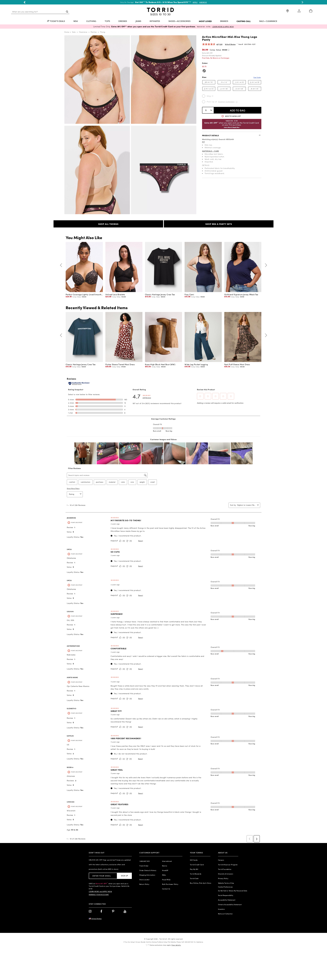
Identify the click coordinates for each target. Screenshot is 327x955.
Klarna (164, 866)
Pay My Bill (194, 869)
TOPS (107, 21)
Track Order (143, 866)
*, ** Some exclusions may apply (163, 945)
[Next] (265, 265)
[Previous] (62, 265)
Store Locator (144, 880)
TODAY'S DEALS (57, 21)
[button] (24, 2)
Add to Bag (237, 110)
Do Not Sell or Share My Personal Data (232, 891)
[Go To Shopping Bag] (311, 11)
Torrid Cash (194, 878)
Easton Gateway (226, 101)
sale (74, 32)
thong (102, 32)
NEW (75, 21)
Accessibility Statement (226, 900)
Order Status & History (147, 870)
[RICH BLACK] (204, 70)
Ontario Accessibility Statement (230, 904)
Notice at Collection (225, 914)
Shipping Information (147, 875)
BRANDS (224, 21)
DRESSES (122, 21)
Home (66, 32)
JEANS (138, 21)
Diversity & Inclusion (225, 874)
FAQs (164, 875)
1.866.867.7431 (144, 861)
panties (94, 32)
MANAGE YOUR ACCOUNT (99, 894)
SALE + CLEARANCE (268, 21)
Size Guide (257, 77)
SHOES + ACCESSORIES (179, 21)
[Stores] (287, 12)
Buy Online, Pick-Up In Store (200, 883)
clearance (83, 32)
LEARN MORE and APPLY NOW (100, 891)
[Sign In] (299, 12)
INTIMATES (155, 21)
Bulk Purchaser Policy (170, 884)
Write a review (230, 44)
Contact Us (166, 889)
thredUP (165, 870)
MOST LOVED (205, 21)
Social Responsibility (225, 895)
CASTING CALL (244, 21)
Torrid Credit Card (197, 865)
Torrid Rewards (195, 874)
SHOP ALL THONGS (108, 223)
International (167, 861)
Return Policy (144, 884)
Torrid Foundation (224, 869)
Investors (221, 909)
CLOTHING (91, 21)
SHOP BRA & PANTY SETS (218, 223)
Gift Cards (193, 860)
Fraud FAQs (166, 880)
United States (96, 919)
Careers (221, 860)
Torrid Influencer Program (228, 865)
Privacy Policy (223, 878)
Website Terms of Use (226, 883)
